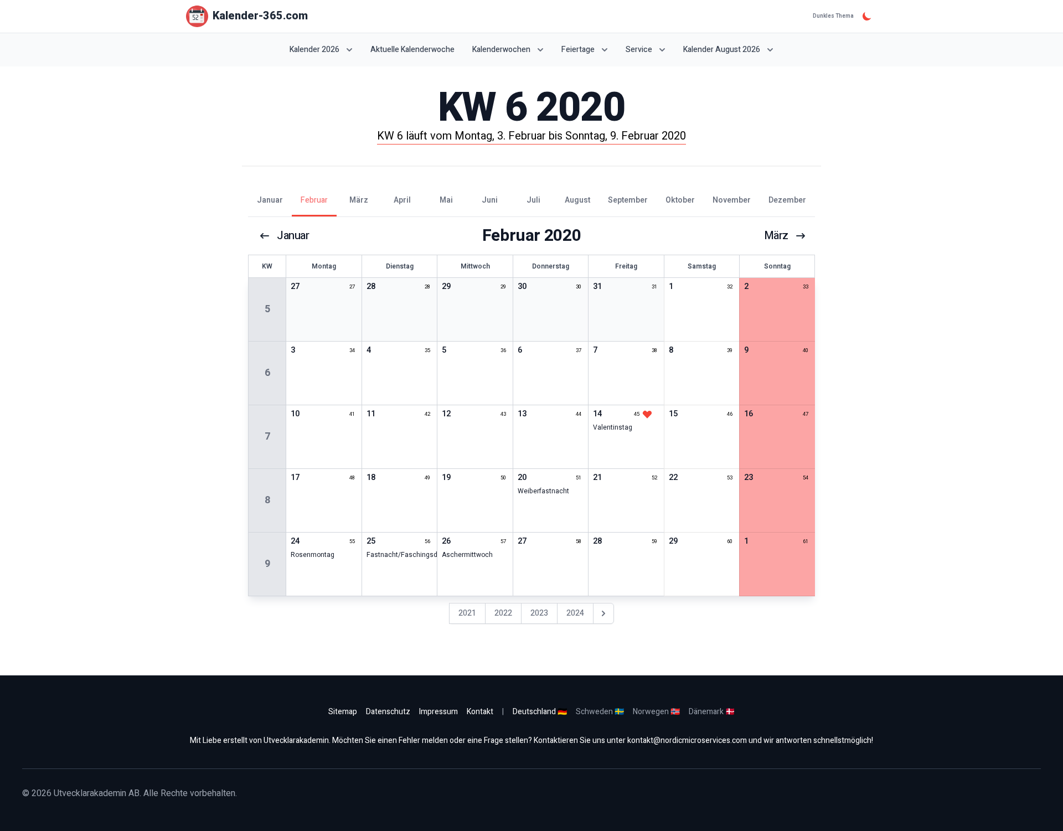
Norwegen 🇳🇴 (656, 712)
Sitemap (342, 712)
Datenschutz (388, 712)
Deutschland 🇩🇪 (540, 712)
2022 (503, 613)
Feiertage (578, 49)
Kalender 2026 (314, 49)
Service (639, 49)
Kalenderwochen (501, 49)
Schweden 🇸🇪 (600, 712)
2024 (575, 613)
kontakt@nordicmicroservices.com (687, 740)
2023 (539, 613)
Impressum (438, 712)
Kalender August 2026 (721, 49)
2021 (467, 613)
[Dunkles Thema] (867, 16)
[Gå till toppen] (1043, 811)
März (776, 236)
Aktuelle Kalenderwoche (412, 49)
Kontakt (480, 712)
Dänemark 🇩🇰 (712, 712)
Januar (293, 236)
